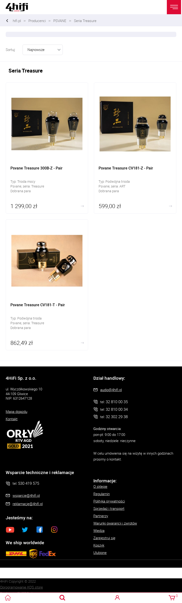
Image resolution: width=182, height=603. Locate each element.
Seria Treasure (85, 20)
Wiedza (99, 530)
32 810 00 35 (117, 401)
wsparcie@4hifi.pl (26, 495)
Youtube (10, 529)
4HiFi (20, 7)
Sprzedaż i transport (108, 508)
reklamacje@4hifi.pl (28, 503)
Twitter (24, 529)
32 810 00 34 (117, 409)
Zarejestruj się (104, 537)
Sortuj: (10, 49)
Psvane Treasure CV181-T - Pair (47, 284)
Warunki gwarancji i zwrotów (115, 523)
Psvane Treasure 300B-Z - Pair (47, 148)
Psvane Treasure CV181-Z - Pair (135, 148)
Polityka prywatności (109, 501)
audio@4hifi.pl (111, 389)
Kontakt (12, 418)
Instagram (54, 529)
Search (62, 597)
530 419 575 (28, 483)
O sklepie (100, 486)
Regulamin (101, 493)
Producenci (37, 20)
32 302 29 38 (117, 416)
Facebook (39, 529)
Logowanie (117, 597)
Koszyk (98, 545)
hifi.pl (17, 20)
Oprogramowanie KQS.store (21, 587)
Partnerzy (100, 515)
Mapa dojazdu (16, 411)
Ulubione (100, 552)
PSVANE (59, 20)
